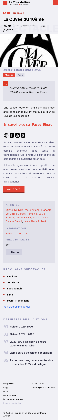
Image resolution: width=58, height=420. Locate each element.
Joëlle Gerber (17, 213)
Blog (5, 387)
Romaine (32, 213)
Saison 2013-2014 (16, 233)
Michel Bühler (23, 217)
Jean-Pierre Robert (35, 221)
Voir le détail (14, 189)
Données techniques (13, 399)
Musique (18, 13)
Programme (8, 383)
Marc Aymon (32, 209)
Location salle (9, 395)
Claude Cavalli (14, 221)
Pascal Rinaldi (40, 217)
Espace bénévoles (12, 403)
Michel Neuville (14, 209)
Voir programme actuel (16, 306)
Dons (5, 391)
